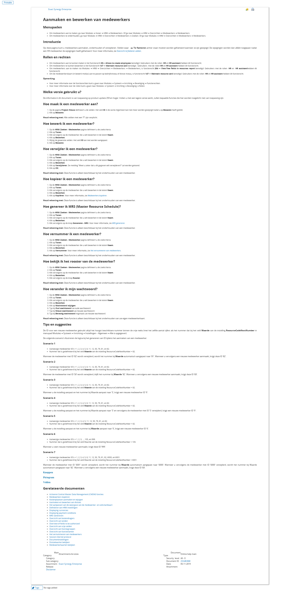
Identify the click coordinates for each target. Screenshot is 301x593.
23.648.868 (185, 561)
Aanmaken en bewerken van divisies (65, 502)
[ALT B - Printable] (252, 9)
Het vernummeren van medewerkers (65, 534)
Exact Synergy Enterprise (59, 9)
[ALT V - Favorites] (247, 9)
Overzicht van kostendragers (61, 518)
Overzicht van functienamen (61, 531)
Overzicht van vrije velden (60, 526)
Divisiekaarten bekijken (59, 542)
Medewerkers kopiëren (59, 497)
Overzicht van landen (58, 521)
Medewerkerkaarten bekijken (62, 545)
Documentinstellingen (59, 539)
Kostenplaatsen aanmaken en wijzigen (66, 499)
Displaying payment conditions (62, 513)
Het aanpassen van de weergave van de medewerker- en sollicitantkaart (80, 505)
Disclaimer (51, 569)
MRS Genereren (56, 515)
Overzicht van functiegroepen (62, 529)
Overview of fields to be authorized (64, 523)
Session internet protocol (60, 537)
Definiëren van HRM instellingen (63, 507)
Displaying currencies (58, 510)
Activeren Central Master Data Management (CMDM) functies (76, 494)
